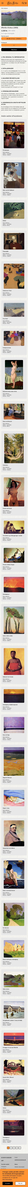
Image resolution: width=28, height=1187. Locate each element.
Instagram (3, 1166)
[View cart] (25, 3)
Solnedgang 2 (6, 1137)
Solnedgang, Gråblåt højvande (10, 704)
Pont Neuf (5, 318)
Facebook (3, 1169)
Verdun (4, 1108)
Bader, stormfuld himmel (9, 890)
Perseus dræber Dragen (8, 564)
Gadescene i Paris (7, 290)
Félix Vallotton (4, 8)
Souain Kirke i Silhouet (8, 1077)
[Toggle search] (23, 3)
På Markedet (6, 150)
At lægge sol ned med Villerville (10, 1047)
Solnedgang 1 (6, 594)
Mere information (7, 1179)
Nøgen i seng (6, 808)
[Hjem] (12, 3)
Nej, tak (20, 1183)
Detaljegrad (4, 42)
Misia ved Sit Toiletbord (8, 190)
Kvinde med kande (7, 508)
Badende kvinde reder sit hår (10, 391)
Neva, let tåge (6, 735)
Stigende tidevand (7, 777)
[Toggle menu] (2, 3)
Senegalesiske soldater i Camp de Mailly (12, 1020)
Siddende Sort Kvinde (8, 676)
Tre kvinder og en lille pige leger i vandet (12, 535)
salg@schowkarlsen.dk (20, 1159)
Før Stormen (6, 927)
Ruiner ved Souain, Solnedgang (10, 959)
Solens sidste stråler (8, 635)
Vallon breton (6, 989)
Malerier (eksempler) (19, 1166)
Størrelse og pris (5, 36)
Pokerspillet (5, 251)
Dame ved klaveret (7, 421)
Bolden (4, 220)
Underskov (5, 465)
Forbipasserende (7, 347)
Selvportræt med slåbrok (9, 848)
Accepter (7, 1183)
